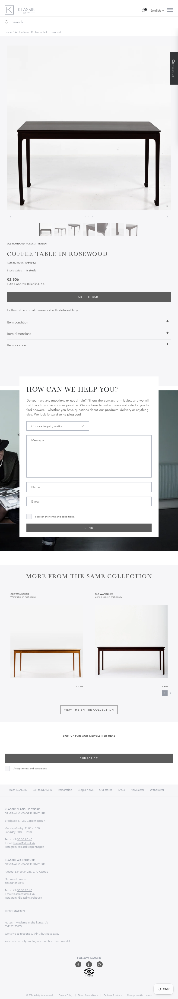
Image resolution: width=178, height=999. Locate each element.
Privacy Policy (65, 995)
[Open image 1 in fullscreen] (89, 128)
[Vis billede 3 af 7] (74, 229)
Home (8, 32)
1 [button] (164, 693)
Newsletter (137, 789)
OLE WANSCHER (16, 243)
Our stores (105, 789)
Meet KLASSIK (18, 789)
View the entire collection (89, 709)
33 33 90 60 (24, 839)
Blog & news (85, 789)
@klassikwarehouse (30, 897)
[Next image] (167, 216)
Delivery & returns (112, 995)
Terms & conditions (87, 995)
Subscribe (89, 758)
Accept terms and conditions (30, 768)
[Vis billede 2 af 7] (60, 229)
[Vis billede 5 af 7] (103, 229)
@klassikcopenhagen (31, 846)
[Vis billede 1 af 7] (45, 229)
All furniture (22, 32)
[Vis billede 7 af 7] (132, 229)
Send (89, 528)
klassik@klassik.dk (24, 843)
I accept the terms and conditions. (55, 516)
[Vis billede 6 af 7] (117, 229)
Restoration (65, 789)
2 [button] (170, 693)
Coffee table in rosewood (46, 32)
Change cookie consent (139, 995)
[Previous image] (10, 216)
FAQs (121, 789)
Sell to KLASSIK (42, 789)
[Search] (7, 22)
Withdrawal (157, 789)
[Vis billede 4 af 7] (89, 229)
